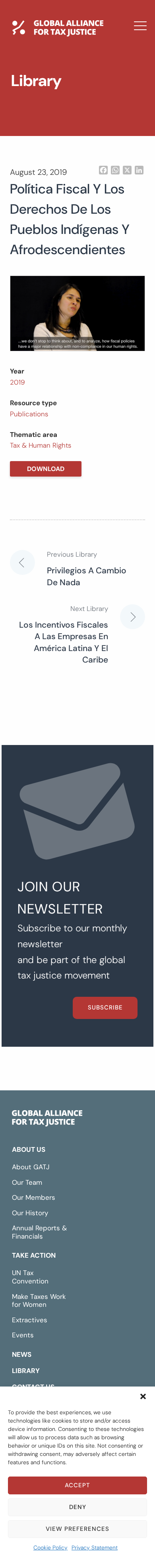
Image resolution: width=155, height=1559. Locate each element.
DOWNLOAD (45, 469)
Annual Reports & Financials (39, 1232)
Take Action (34, 1255)
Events (23, 1335)
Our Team (27, 1182)
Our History (30, 1213)
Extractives (29, 1320)
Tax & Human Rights (40, 445)
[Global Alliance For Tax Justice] (47, 1120)
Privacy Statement (95, 1547)
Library (33, 112)
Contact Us (42, 135)
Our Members (33, 1197)
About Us (28, 1149)
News (29, 89)
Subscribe (105, 1007)
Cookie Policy (50, 1547)
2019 (17, 382)
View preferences (77, 1529)
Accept (77, 1485)
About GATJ (31, 1167)
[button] (143, 1396)
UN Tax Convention (30, 1276)
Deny (77, 1507)
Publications (29, 414)
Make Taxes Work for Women (39, 1300)
